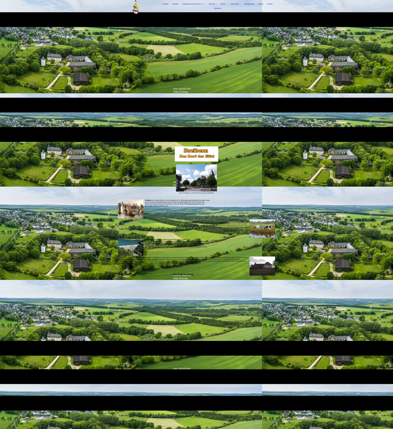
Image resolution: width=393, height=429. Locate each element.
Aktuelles (175, 4)
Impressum (217, 8)
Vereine (222, 4)
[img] (136, 7)
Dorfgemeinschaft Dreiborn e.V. (192, 4)
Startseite (165, 4)
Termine (260, 4)
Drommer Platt (249, 4)
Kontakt (270, 4)
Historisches (235, 4)
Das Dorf (212, 4)
